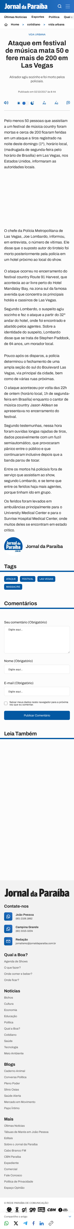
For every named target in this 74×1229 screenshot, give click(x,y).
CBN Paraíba (12, 1156)
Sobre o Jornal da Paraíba (21, 1144)
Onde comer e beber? (18, 973)
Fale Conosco (13, 1175)
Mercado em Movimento (19, 1102)
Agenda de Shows (16, 961)
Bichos (8, 997)
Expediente (11, 1163)
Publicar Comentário (37, 715)
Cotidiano (10, 1034)
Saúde (8, 1041)
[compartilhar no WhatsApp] (6, 1223)
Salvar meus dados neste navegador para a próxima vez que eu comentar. (38, 703)
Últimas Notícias (15, 17)
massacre (13, 586)
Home (15, 24)
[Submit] (59, 6)
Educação (10, 1016)
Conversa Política (15, 1077)
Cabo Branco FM (15, 1150)
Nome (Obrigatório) (18, 661)
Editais (8, 1138)
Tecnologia (11, 1047)
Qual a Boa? (12, 1028)
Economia (10, 1010)
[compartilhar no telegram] (25, 1223)
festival (27, 579)
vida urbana (56, 24)
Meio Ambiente (14, 1053)
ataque (11, 579)
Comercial (10, 1169)
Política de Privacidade (18, 1181)
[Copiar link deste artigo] (51, 1223)
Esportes (37, 17)
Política (54, 17)
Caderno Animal (14, 1071)
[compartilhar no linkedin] (42, 1223)
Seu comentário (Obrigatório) (25, 622)
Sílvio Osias (11, 1089)
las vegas (46, 579)
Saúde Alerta (12, 1095)
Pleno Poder (12, 1083)
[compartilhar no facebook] (33, 1223)
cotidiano (33, 24)
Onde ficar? (11, 980)
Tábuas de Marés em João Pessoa (26, 1132)
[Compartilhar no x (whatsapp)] (16, 1223)
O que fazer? (12, 967)
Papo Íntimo (12, 1108)
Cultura (9, 1003)
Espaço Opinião (14, 1187)
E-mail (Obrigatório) (19, 683)
